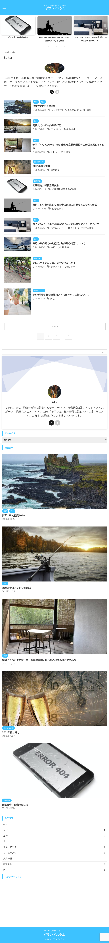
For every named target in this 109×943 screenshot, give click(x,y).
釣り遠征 (87, 110)
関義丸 (72, 129)
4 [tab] (51, 46)
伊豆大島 (71, 110)
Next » (55, 326)
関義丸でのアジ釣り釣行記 (47, 125)
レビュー (55, 152)
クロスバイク (57, 266)
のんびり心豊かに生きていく (54, 931)
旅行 (63, 152)
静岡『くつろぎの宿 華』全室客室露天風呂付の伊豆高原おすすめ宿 (39, 660)
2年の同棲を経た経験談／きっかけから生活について (61, 294)
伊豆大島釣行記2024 (44, 106)
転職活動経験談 (68, 189)
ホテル (54, 228)
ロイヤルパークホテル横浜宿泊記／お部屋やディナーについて (66, 224)
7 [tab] (59, 46)
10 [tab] (67, 46)
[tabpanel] (20, 29)
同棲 (52, 298)
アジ (53, 129)
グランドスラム (55, 8)
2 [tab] (46, 46)
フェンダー (70, 266)
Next (105, 28)
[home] (57, 92)
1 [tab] (43, 46)
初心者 (55, 208)
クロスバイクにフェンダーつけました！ (54, 262)
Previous (3, 28)
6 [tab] (56, 46)
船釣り (59, 129)
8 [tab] (61, 46)
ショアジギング (58, 110)
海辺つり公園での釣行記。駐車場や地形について (59, 243)
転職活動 (56, 189)
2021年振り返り (41, 166)
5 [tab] (54, 46)
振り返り (55, 170)
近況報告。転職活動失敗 (46, 185)
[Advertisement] (54, 899)
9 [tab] (64, 46)
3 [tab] (48, 46)
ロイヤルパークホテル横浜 (81, 228)
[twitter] (52, 92)
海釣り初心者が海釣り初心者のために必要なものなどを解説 (65, 204)
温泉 (68, 152)
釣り (79, 110)
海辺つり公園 (57, 247)
